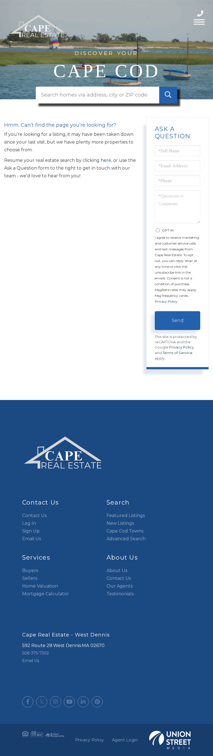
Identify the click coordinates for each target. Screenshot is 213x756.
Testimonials (120, 593)
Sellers (29, 578)
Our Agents (119, 586)
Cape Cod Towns (124, 531)
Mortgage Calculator (45, 593)
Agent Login (125, 739)
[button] (168, 95)
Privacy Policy (166, 301)
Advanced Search (126, 538)
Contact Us (34, 515)
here (106, 160)
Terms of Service (177, 353)
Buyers (30, 570)
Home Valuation (40, 586)
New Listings (120, 523)
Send (178, 320)
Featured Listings (125, 515)
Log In (29, 523)
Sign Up (31, 531)
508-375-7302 (201, 14)
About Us (116, 570)
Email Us (31, 538)
